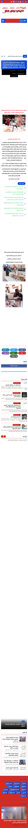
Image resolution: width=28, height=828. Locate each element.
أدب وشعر (8, 783)
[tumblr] (16, 2)
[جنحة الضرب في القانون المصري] (24, 384)
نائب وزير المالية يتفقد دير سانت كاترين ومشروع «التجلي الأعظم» (13, 209)
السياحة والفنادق (14, 790)
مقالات (4, 793)
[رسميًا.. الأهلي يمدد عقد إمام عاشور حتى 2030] (22, 748)
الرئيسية (22, 21)
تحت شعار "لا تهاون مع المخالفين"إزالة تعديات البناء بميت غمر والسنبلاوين (14, 215)
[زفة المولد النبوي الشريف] (22, 769)
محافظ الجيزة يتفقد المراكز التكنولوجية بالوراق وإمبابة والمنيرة (13, 204)
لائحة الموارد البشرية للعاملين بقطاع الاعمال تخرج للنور (12, 427)
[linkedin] (18, 2)
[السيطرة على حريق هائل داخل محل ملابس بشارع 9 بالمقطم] (22, 762)
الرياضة (23, 790)
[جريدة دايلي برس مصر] (14, 9)
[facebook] (23, 2)
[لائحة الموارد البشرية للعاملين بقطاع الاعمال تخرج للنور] (24, 426)
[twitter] (14, 2)
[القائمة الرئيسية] (3, 21)
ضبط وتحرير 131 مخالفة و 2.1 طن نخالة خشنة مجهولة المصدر (14, 188)
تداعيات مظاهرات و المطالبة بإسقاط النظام (15, 725)
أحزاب (23, 783)
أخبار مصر (16, 783)
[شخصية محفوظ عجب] (24, 416)
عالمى (5, 790)
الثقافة (16, 786)
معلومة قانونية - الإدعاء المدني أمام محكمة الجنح (12, 395)
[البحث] (2, 2)
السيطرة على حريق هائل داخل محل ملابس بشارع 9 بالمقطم (11, 761)
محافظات (13, 73)
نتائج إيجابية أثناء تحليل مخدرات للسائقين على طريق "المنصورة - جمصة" (14, 193)
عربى (23, 793)
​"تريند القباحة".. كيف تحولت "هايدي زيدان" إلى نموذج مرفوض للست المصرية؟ (12, 406)
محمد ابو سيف (23, 825)
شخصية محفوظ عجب (16, 417)
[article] (14, 584)
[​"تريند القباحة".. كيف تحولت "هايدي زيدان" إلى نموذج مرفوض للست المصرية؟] (24, 404)
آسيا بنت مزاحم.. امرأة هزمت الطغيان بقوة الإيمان (11, 754)
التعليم (23, 786)
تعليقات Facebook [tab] (14, 366)
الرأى (10, 786)
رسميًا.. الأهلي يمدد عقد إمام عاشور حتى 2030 (11, 747)
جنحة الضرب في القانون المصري (13, 385)
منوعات (23, 796)
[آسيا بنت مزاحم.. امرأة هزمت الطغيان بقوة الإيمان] (22, 755)
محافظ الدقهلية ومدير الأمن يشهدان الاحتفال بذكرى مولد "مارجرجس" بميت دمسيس (13, 198)
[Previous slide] (5, 436)
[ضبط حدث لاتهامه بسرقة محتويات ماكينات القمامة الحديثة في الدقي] (22, 739)
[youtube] (11, 2)
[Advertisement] (14, 40)
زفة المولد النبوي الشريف (12, 768)
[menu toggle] (26, 2)
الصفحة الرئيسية (21, 73)
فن (18, 793)
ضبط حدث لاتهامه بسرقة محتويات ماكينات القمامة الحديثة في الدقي (10, 739)
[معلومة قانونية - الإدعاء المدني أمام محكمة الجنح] (24, 394)
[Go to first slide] (2, 436)
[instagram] (21, 2)
